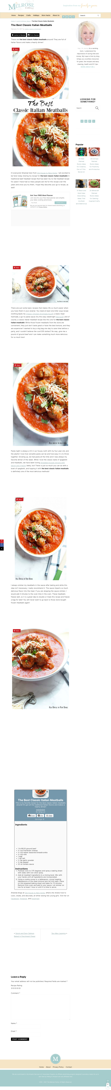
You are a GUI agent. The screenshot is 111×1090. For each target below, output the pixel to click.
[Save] (16, 49)
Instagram (35, 899)
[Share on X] (2, 549)
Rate (50, 816)
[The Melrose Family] (21, 12)
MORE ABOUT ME (87, 67)
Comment (15, 993)
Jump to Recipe (19, 35)
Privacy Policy (58, 1067)
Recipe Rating (16, 985)
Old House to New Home (47, 173)
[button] (37, 810)
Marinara (59, 317)
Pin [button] (41, 816)
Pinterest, (24, 899)
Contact (69, 1067)
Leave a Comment (35, 29)
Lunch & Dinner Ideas (23, 21)
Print (32, 816)
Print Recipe (34, 35)
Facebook (15, 899)
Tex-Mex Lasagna (58, 933)
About (48, 1067)
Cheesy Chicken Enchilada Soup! (39, 314)
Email (14, 1031)
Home (13, 21)
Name (14, 1023)
